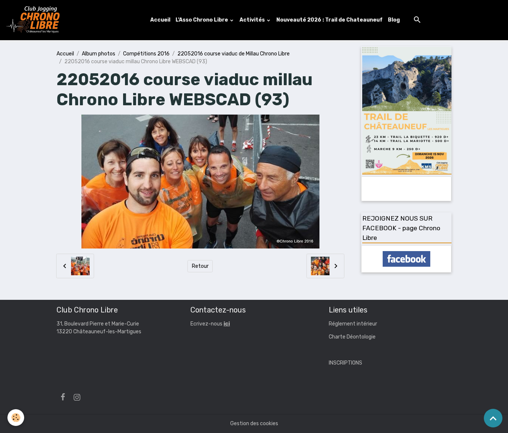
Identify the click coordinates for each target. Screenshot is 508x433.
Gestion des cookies (254, 423)
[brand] (34, 20)
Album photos (98, 54)
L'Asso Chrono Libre (202, 20)
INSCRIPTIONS (345, 363)
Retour (200, 266)
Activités (252, 20)
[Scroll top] (493, 418)
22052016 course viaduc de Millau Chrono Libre (233, 54)
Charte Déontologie (352, 337)
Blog (394, 20)
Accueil (160, 20)
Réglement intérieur (353, 324)
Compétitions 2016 (146, 54)
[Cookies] (15, 417)
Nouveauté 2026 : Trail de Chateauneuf (329, 20)
